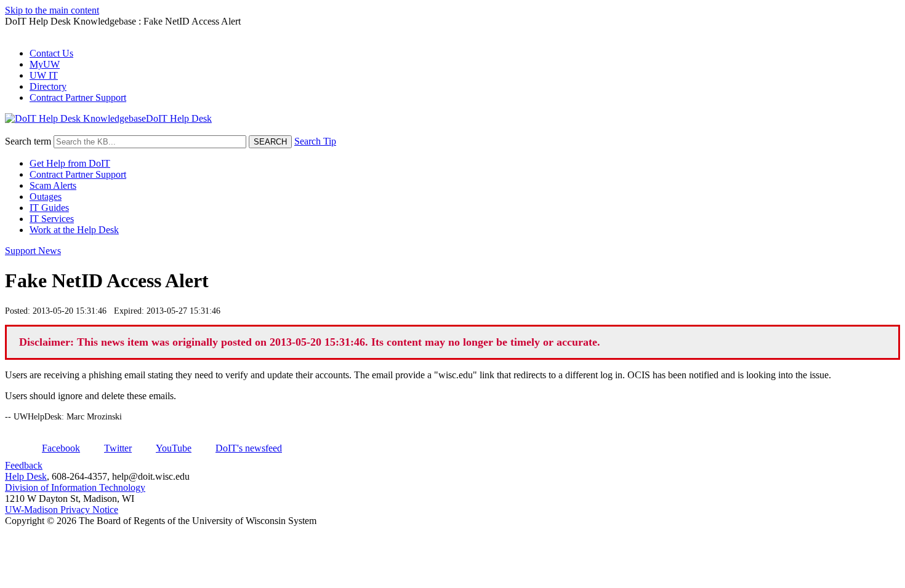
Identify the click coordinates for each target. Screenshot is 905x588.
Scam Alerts (53, 185)
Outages (46, 196)
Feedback (23, 465)
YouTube (173, 448)
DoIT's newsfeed (248, 448)
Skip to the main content (52, 10)
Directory (48, 86)
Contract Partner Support (78, 97)
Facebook (61, 448)
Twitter (118, 448)
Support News (33, 250)
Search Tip (315, 141)
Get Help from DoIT (70, 163)
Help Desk (26, 476)
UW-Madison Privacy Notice (61, 509)
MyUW (45, 64)
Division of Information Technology (75, 487)
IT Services (52, 218)
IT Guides (49, 207)
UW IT (44, 75)
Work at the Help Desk (74, 229)
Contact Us (51, 53)
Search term (28, 141)
